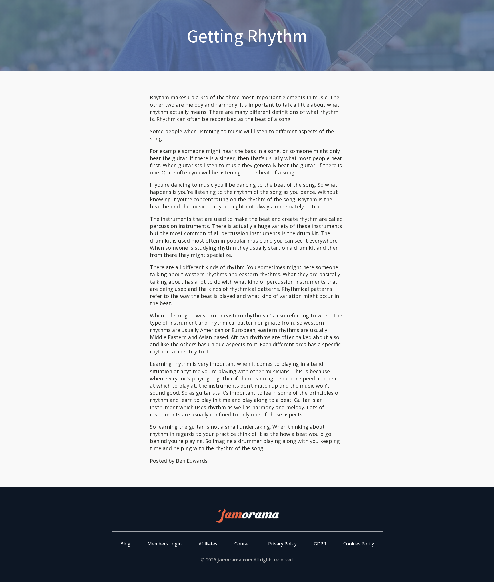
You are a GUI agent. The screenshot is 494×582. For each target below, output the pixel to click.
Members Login (165, 544)
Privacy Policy (282, 544)
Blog (125, 544)
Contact (242, 544)
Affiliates (208, 544)
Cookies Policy (358, 544)
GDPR (320, 544)
